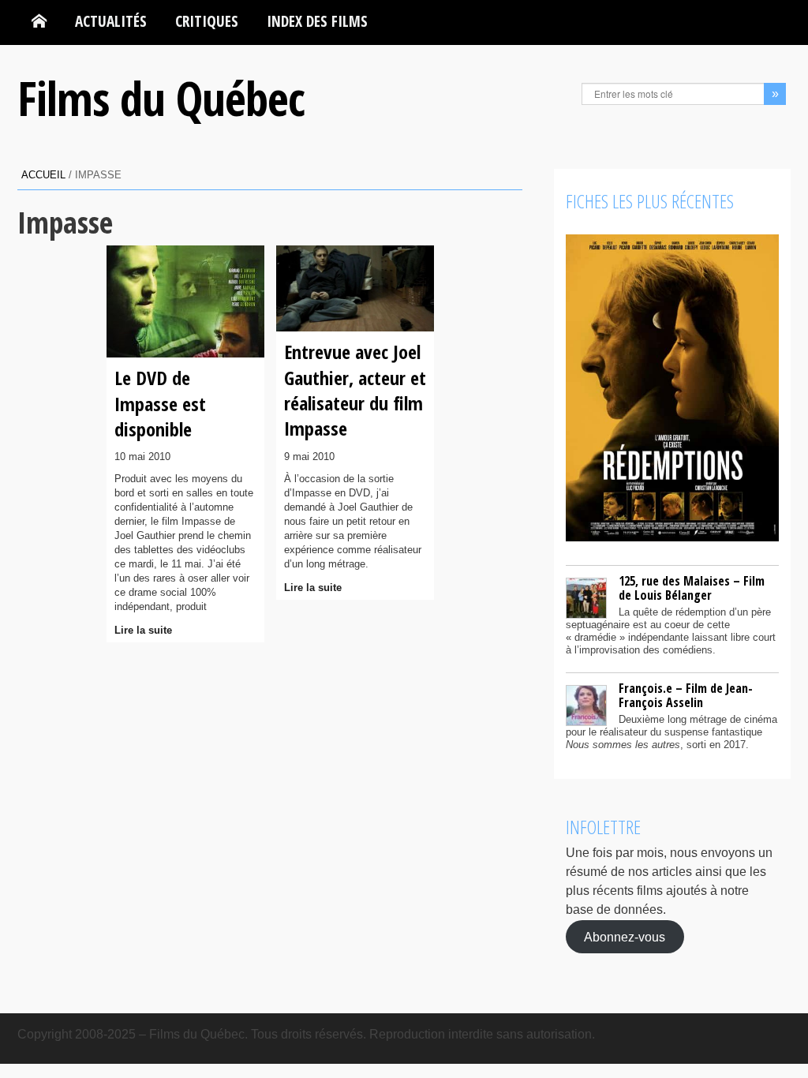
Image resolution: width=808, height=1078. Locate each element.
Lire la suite (143, 630)
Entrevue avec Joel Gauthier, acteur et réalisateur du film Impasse (355, 390)
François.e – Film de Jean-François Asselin (686, 695)
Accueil (43, 175)
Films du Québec (161, 97)
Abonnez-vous (624, 936)
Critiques (206, 21)
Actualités (111, 21)
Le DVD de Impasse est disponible (160, 403)
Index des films (317, 21)
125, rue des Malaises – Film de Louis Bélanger (692, 588)
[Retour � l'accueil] (39, 21)
